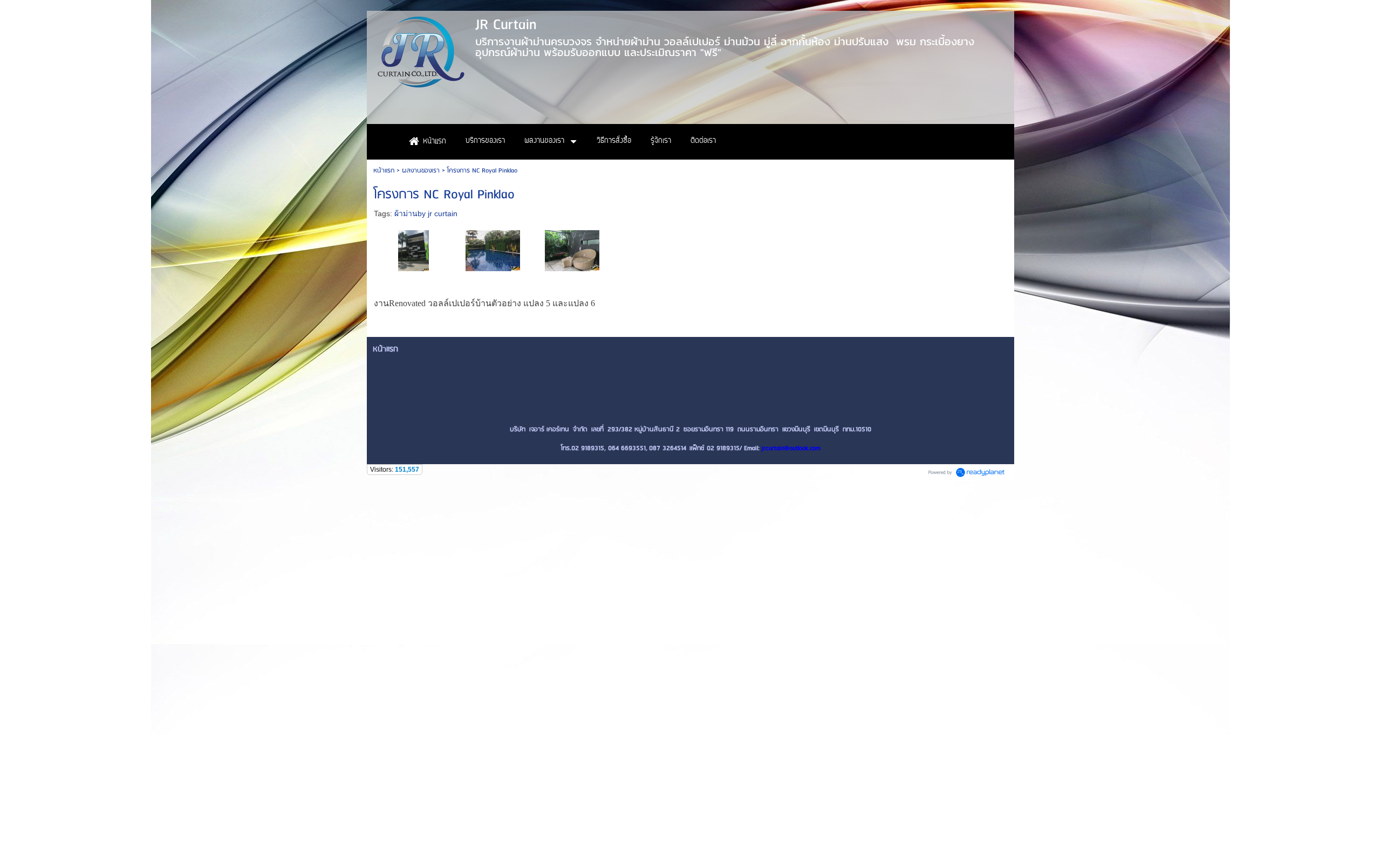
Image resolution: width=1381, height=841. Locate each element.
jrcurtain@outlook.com (791, 448)
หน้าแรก (383, 170)
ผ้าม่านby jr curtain (425, 213)
